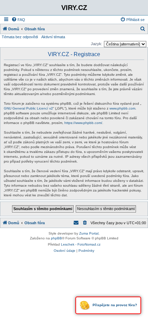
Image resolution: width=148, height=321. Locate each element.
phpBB (56, 238)
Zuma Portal (88, 233)
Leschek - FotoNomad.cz (81, 244)
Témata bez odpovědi (20, 37)
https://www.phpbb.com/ (83, 123)
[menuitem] (18, 19)
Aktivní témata (53, 37)
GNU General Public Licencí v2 (28, 108)
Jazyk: (96, 44)
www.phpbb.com (122, 108)
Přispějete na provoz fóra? (114, 305)
